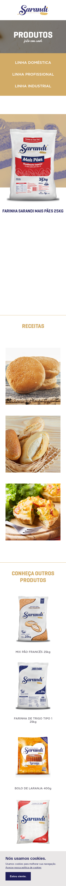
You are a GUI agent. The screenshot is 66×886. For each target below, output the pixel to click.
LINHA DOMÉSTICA (33, 63)
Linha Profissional (33, 74)
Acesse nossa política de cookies (23, 867)
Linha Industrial (33, 86)
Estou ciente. (18, 876)
